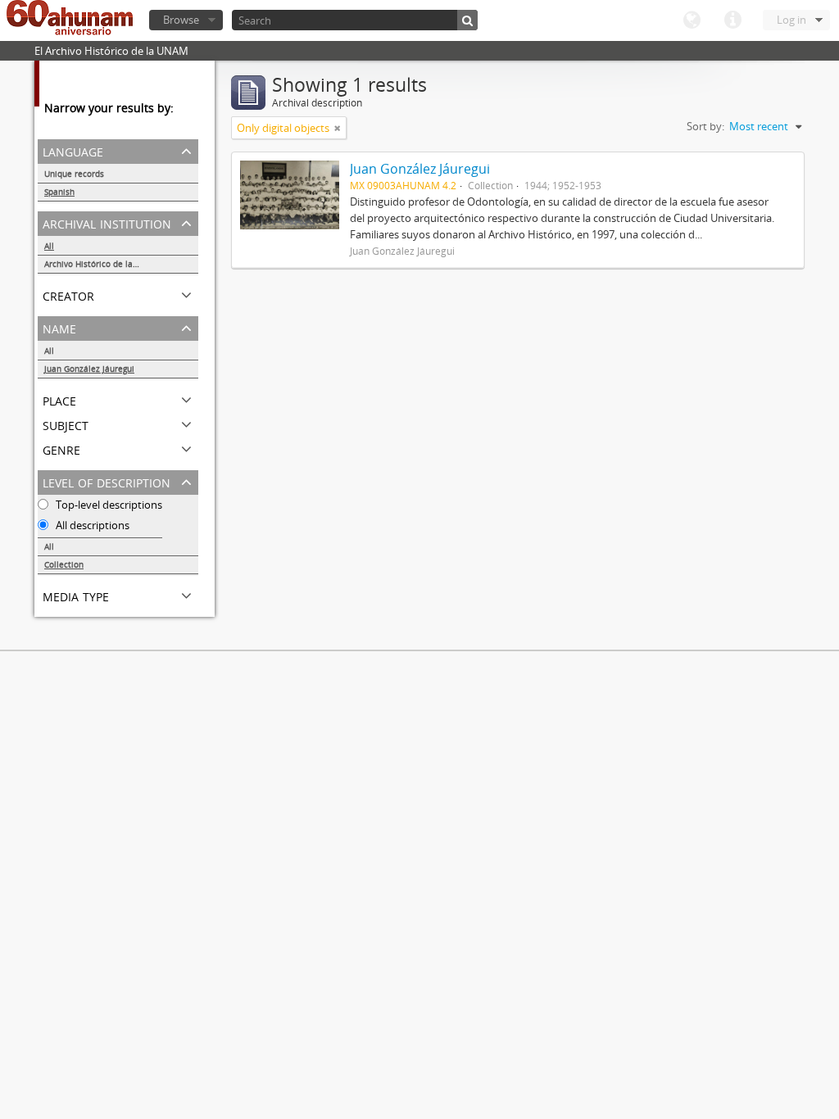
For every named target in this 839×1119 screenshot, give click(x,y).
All (49, 245)
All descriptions (91, 525)
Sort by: (705, 126)
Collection (64, 564)
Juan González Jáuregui (89, 368)
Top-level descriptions (107, 504)
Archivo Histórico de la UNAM (102, 264)
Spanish (59, 191)
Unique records (74, 173)
